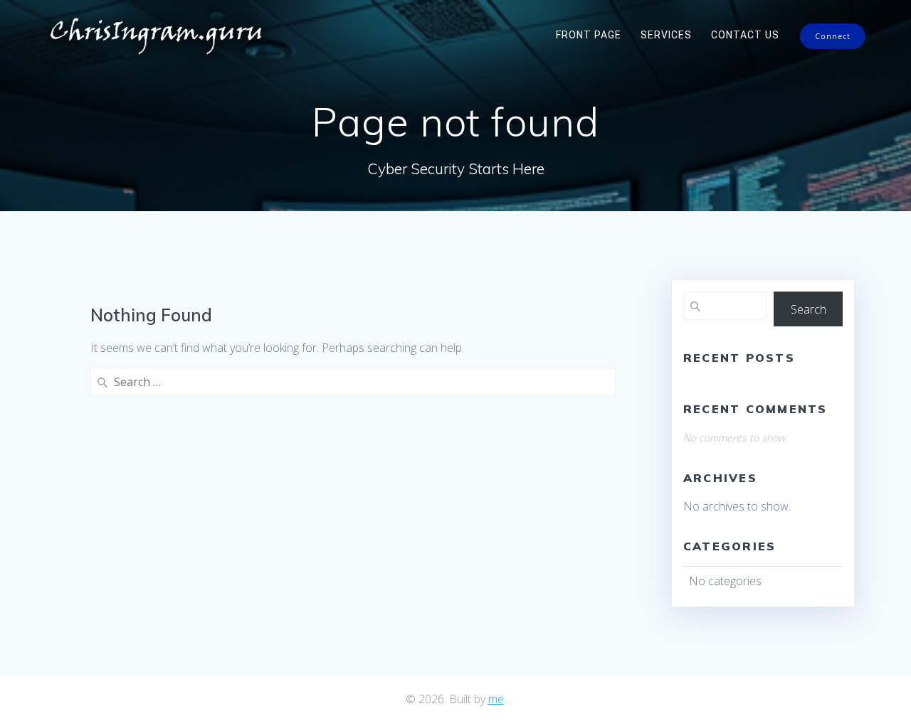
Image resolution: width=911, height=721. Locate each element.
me (496, 699)
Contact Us (745, 35)
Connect (833, 36)
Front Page (588, 35)
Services (666, 35)
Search (808, 309)
